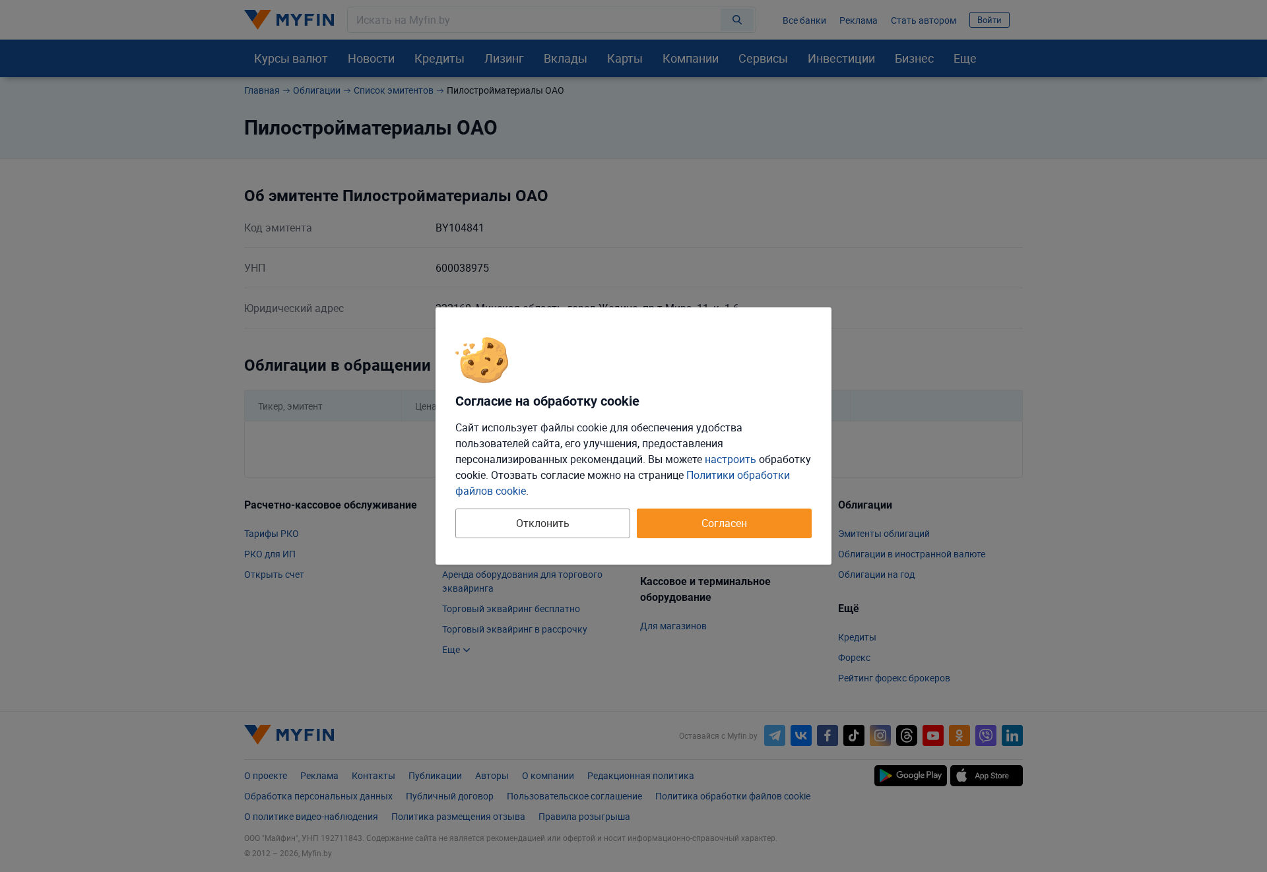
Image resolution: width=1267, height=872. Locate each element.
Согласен (724, 523)
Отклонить (542, 523)
